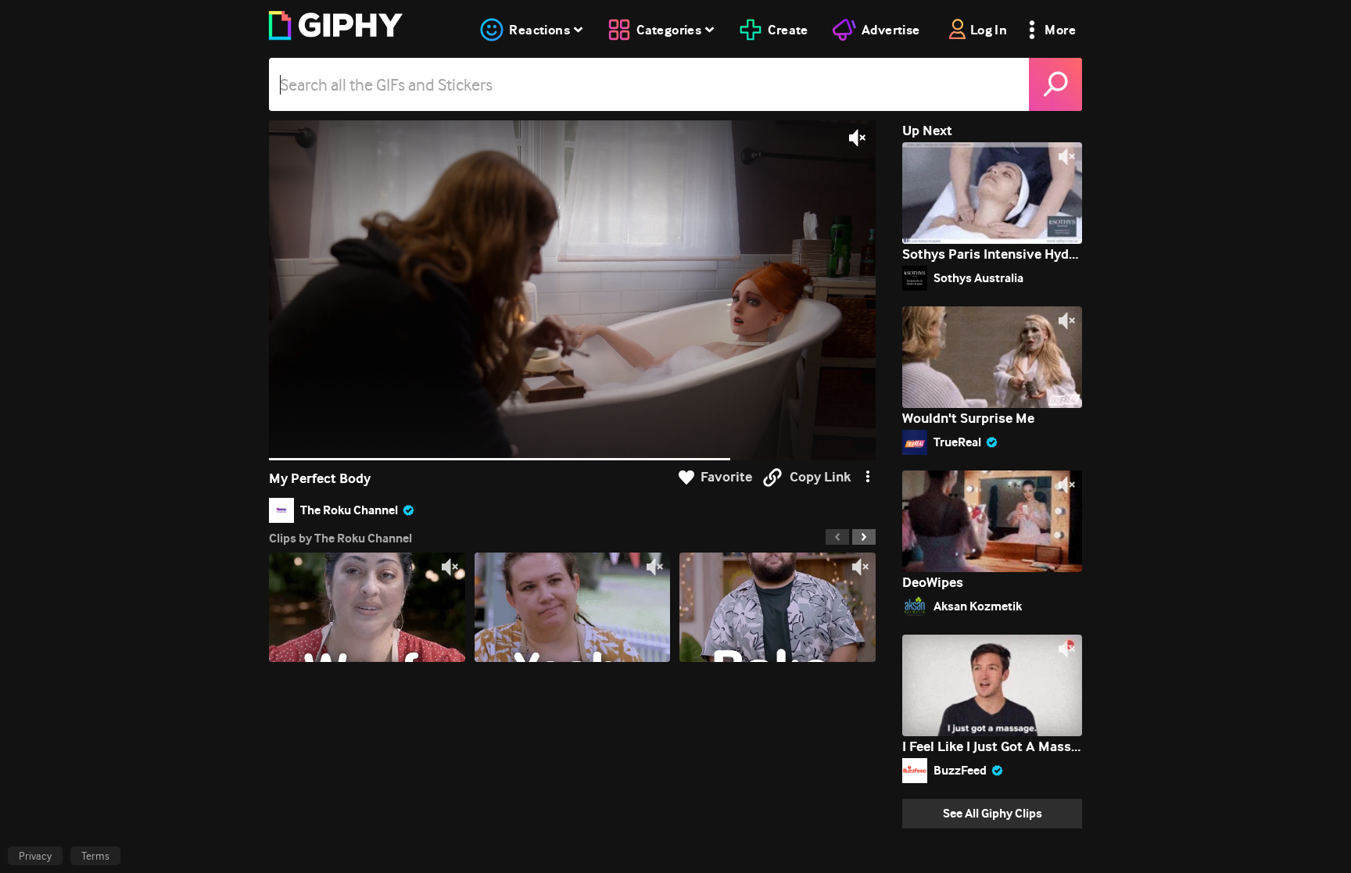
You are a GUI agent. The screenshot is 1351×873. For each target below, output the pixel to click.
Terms (95, 856)
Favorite (726, 477)
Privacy (35, 856)
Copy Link (820, 477)
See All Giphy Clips (992, 813)
